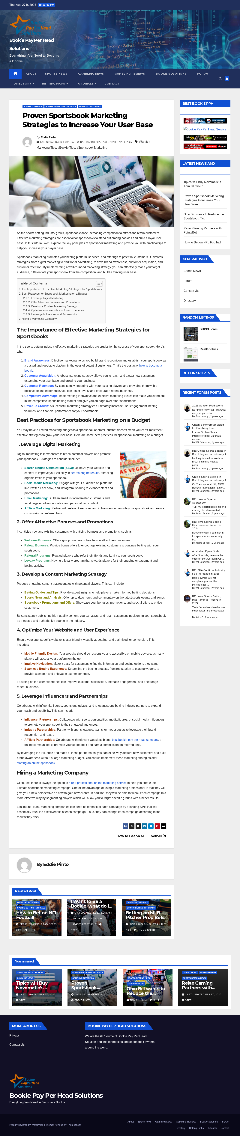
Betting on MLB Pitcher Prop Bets (145, 915)
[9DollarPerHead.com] (205, 138)
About (31, 73)
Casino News (189, 972)
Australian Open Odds (205, 551)
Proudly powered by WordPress (26, 1124)
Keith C (199, 617)
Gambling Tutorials (90, 107)
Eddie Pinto (48, 137)
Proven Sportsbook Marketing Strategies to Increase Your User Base (204, 200)
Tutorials (85, 83)
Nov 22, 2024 (139, 1000)
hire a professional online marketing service (98, 782)
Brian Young (202, 416)
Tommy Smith (146, 930)
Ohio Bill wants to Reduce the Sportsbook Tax (146, 993)
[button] (220, 78)
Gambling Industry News (30, 972)
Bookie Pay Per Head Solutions (56, 1095)
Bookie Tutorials (33, 107)
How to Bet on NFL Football (140, 836)
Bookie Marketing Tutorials (61, 107)
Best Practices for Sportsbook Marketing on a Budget (54, 293)
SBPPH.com (209, 329)
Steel (32, 930)
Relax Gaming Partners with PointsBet (197, 987)
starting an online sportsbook (36, 763)
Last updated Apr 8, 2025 (92, 994)
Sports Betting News (139, 978)
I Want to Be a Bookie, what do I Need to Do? (90, 906)
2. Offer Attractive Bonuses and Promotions (54, 302)
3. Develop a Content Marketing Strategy (52, 306)
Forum (202, 73)
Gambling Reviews (130, 73)
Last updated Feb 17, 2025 (38, 994)
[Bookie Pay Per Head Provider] (205, 120)
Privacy (14, 1035)
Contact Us (191, 290)
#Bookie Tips (66, 147)
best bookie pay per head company (135, 739)
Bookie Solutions (172, 73)
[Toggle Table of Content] (97, 284)
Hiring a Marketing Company (39, 318)
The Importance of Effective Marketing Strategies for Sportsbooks (62, 289)
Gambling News (91, 73)
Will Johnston (203, 442)
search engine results (85, 472)
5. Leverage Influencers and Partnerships (52, 314)
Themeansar (74, 1124)
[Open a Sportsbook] (205, 146)
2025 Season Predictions (207, 405)
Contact (112, 83)
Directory (23, 83)
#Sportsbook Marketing (91, 147)
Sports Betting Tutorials (31, 908)
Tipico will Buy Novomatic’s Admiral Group (32, 987)
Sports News (56, 73)
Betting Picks (54, 83)
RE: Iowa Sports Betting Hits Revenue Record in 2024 (206, 525)
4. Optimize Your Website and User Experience (56, 310)
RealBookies (209, 349)
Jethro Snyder (203, 513)
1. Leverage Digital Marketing (45, 298)
